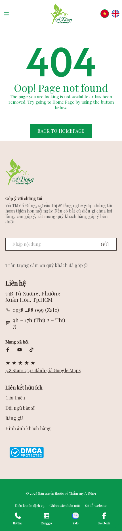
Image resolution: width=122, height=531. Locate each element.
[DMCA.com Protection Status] (26, 452)
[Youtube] (19, 349)
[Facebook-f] (7, 349)
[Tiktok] (31, 349)
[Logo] (61, 13)
